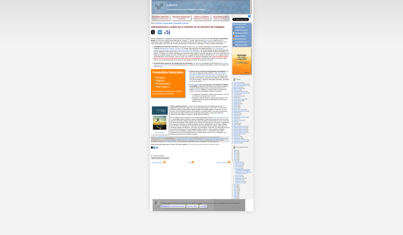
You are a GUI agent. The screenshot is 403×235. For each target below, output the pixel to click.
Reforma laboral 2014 (240, 131)
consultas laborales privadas (184, 138)
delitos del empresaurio (219, 117)
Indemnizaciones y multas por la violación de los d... (242, 173)
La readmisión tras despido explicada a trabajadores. (242, 170)
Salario (236, 135)
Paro (235, 122)
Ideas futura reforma (239, 109)
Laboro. (172, 5)
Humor (235, 108)
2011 (235, 153)
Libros (235, 118)
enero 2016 (238, 162)
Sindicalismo (237, 138)
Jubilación (236, 114)
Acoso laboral (237, 82)
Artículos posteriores (157, 162)
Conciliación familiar (239, 91)
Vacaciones (237, 143)
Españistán (237, 103)
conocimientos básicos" (172, 141)
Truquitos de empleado (240, 140)
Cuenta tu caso (238, 96)
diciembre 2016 (239, 183)
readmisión (197, 89)
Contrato (236, 94)
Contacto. (203, 206)
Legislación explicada (240, 117)
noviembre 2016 (239, 181)
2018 (235, 186)
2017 (235, 184)
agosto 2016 (238, 177)
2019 (235, 187)
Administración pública (240, 84)
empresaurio (209, 40)
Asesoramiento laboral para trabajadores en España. (186, 9)
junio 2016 (238, 175)
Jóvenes (236, 115)
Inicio (190, 162)
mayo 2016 (238, 168)
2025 (235, 196)
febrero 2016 (238, 163)
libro (194, 140)
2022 (235, 192)
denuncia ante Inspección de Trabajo (188, 51)
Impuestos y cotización (240, 111)
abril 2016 (238, 166)
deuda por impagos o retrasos (172, 48)
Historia (236, 105)
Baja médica (237, 87)
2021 (235, 190)
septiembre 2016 (240, 178)
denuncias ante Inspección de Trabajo (214, 138)
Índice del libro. (159, 132)
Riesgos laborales (239, 134)
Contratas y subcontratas (241, 93)
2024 (235, 195)
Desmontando (238, 100)
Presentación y (173, 206)
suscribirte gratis (160, 137)
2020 (235, 189)
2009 (235, 150)
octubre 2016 (239, 180)
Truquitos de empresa (240, 141)
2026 (235, 198)
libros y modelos (214, 140)
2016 (235, 161)
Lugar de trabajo (238, 120)
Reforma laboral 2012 (240, 129)
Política (236, 124)
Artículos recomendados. (164, 23)
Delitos (235, 97)
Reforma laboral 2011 (240, 128)
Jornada (236, 112)
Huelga (236, 106)
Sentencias (237, 137)
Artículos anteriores (222, 162)
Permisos (236, 123)
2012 (235, 155)
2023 (235, 193)
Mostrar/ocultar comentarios (160, 158)
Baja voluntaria (238, 88)
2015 (235, 159)
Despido (236, 102)
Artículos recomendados (240, 85)
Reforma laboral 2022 (240, 132)
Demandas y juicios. (181, 23)
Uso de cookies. (192, 206)
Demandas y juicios (239, 99)
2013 (235, 156)
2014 (235, 158)
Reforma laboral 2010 (240, 126)
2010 (235, 152)
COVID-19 (236, 90)
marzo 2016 (238, 165)
